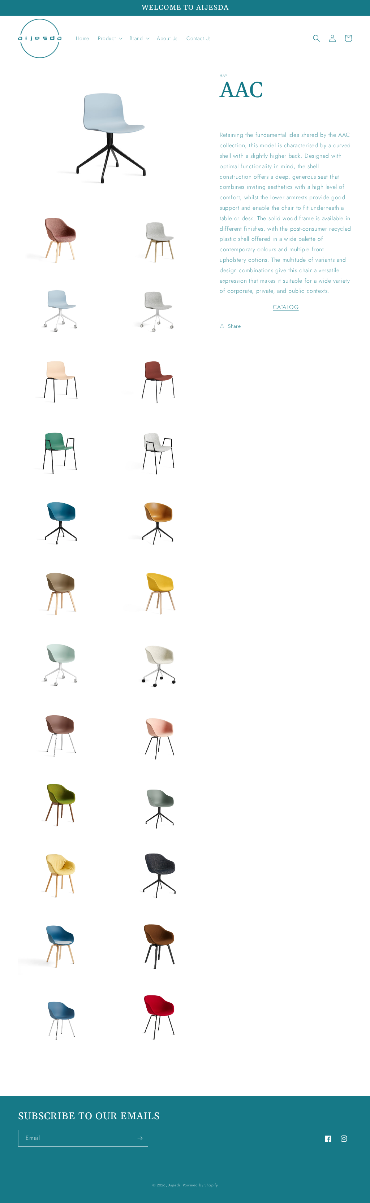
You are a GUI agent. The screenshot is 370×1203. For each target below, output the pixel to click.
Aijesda (174, 1185)
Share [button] (234, 326)
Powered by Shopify (200, 1185)
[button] (109, 38)
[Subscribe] (140, 1138)
